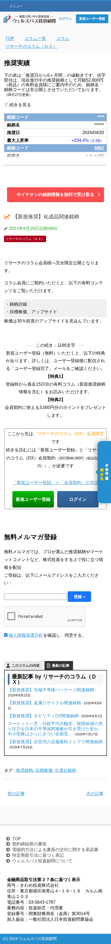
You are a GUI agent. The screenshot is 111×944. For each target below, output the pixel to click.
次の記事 (94, 793)
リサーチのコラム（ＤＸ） (25, 239)
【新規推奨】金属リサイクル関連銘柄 (44, 703)
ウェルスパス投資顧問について (42, 861)
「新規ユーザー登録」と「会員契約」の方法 (55, 482)
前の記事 (16, 793)
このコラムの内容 (26, 665)
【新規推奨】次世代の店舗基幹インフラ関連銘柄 (55, 741)
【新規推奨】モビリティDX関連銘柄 (43, 715)
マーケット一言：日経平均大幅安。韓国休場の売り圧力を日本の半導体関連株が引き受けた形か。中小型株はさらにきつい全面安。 (55, 728)
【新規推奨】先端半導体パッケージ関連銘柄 (51, 690)
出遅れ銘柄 (65, 770)
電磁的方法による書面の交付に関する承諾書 (55, 849)
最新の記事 (61, 665)
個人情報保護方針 (26, 635)
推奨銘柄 (24, 770)
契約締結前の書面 (29, 844)
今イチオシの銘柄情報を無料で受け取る (55, 194)
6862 (99, 147)
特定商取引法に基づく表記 (38, 855)
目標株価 (44, 770)
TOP (16, 838)
